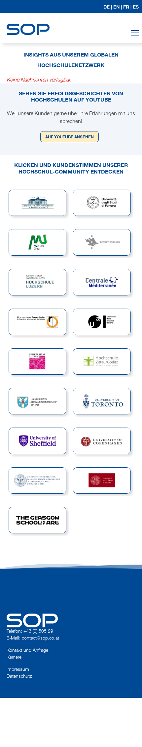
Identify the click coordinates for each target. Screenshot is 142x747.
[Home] (28, 23)
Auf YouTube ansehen (69, 136)
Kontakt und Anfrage (27, 650)
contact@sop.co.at (40, 638)
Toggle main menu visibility (135, 32)
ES (136, 7)
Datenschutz (19, 676)
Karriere (14, 657)
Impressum (18, 669)
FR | (127, 7)
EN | (117, 7)
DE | (107, 7)
